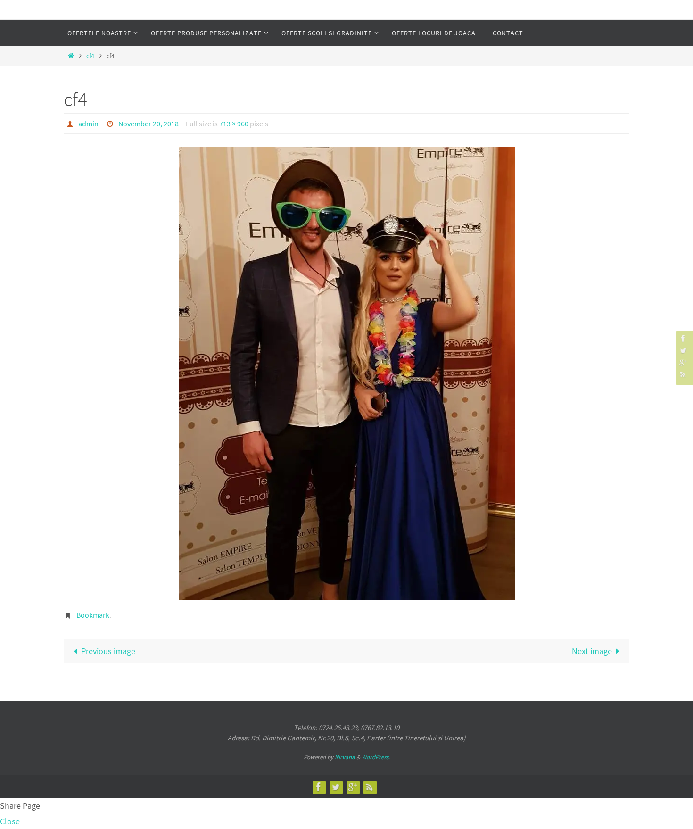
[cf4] (346, 373)
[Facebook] (683, 338)
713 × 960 (233, 123)
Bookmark (92, 615)
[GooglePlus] (683, 362)
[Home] (70, 55)
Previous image (108, 651)
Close (10, 821)
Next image (592, 651)
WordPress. (376, 757)
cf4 (90, 55)
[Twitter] (683, 350)
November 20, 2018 (148, 123)
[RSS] (683, 374)
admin (88, 123)
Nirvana (345, 757)
